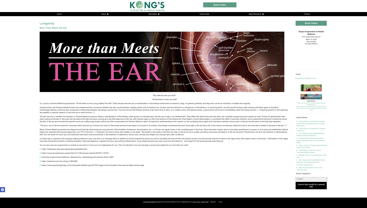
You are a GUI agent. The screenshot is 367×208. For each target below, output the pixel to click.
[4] (95, 132)
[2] (94, 113)
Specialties (153, 14)
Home (59, 14)
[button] (2, 189)
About (103, 14)
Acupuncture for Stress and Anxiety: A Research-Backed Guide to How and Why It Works (311, 140)
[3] (286, 125)
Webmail (212, 202)
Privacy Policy (205, 202)
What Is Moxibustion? (306, 165)
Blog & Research (255, 14)
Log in (220, 202)
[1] (258, 110)
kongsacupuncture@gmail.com (305, 78)
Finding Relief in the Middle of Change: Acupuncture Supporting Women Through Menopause (311, 124)
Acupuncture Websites (149, 202)
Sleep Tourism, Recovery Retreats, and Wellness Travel (311, 106)
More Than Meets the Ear (53, 28)
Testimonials (204, 14)
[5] (267, 139)
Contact (307, 14)
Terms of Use (196, 202)
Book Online (220, 5)
